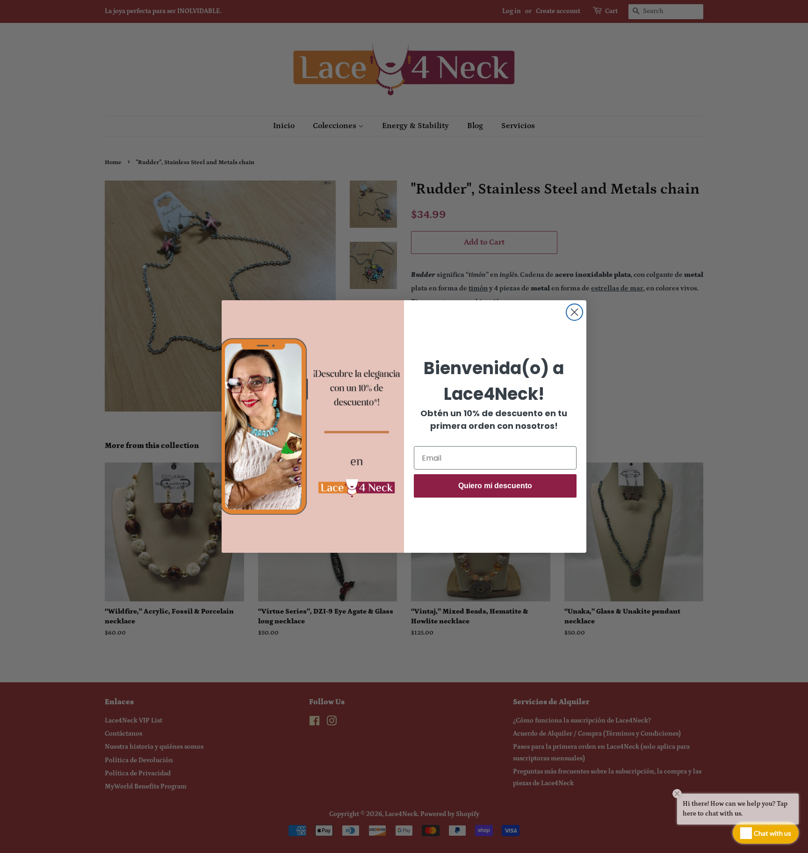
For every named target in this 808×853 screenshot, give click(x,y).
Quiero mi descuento (495, 486)
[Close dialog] (574, 312)
